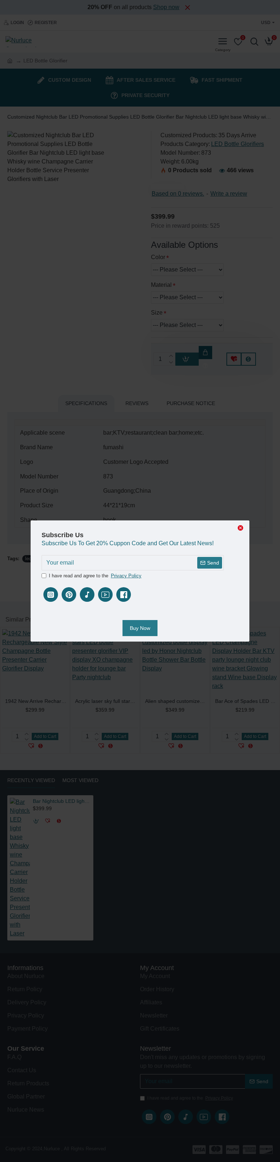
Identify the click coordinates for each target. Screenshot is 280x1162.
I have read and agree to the (95, 575)
